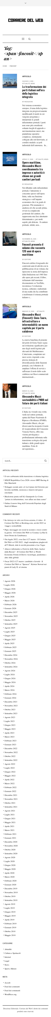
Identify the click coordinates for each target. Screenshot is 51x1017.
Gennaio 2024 (10, 697)
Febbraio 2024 (10, 694)
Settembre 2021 (11, 806)
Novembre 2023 (11, 705)
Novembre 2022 (11, 752)
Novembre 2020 (11, 845)
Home (5, 66)
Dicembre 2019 (11, 888)
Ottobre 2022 (10, 756)
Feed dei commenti (12, 990)
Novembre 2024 (11, 659)
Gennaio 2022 (10, 791)
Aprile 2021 (9, 826)
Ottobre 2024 (10, 662)
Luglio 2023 (10, 721)
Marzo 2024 (10, 690)
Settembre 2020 (11, 853)
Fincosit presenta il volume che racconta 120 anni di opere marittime (33, 249)
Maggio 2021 (10, 822)
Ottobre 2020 (10, 849)
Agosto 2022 (10, 764)
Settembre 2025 (11, 624)
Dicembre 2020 (11, 841)
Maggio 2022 (10, 775)
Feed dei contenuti (12, 986)
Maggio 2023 (10, 729)
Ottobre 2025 (10, 620)
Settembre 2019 (11, 900)
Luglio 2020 (10, 861)
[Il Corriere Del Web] (25, 21)
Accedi (7, 982)
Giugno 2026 (10, 588)
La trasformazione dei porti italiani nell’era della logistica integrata (34, 92)
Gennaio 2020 (10, 884)
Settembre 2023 (11, 713)
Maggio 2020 (10, 869)
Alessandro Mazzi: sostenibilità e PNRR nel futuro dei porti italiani (35, 399)
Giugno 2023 (10, 725)
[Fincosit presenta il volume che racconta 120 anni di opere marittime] (10, 239)
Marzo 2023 (10, 736)
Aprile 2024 (9, 686)
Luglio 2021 (10, 814)
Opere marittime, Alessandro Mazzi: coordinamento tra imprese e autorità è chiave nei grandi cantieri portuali (33, 170)
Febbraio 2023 (10, 740)
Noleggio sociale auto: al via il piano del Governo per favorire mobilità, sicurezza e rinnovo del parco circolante (26, 490)
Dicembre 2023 (11, 701)
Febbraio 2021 (10, 834)
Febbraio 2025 (10, 647)
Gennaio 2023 (10, 744)
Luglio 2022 (10, 768)
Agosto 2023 (10, 717)
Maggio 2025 (10, 639)
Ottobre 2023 (10, 709)
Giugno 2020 (10, 865)
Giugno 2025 (10, 635)
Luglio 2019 (10, 908)
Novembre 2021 (11, 799)
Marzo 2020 (10, 876)
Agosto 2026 (10, 581)
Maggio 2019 (10, 915)
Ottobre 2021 (10, 803)
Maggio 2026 (10, 592)
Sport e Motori (10, 968)
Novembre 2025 (11, 616)
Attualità (26, 83)
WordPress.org (10, 994)
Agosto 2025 (10, 627)
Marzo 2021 (10, 830)
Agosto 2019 (10, 904)
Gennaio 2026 (10, 608)
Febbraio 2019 (10, 923)
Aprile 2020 (9, 873)
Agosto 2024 (10, 670)
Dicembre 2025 (11, 612)
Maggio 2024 (10, 682)
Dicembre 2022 (11, 748)
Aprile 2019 (9, 919)
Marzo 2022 (10, 783)
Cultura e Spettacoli (13, 953)
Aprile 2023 (9, 732)
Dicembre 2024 (11, 655)
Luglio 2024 (10, 674)
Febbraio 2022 (10, 787)
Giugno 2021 (10, 818)
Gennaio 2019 (10, 927)
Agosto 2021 (10, 810)
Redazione (28, 101)
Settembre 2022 (11, 760)
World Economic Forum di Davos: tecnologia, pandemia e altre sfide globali (25, 554)
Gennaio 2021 (10, 838)
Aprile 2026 (9, 596)
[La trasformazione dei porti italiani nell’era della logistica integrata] (10, 81)
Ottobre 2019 (10, 896)
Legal (7, 961)
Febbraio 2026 (10, 604)
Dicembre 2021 (11, 795)
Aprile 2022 (9, 779)
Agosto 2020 (10, 857)
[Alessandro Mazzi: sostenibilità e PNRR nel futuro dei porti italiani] (10, 391)
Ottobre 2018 (10, 931)
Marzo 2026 (10, 600)
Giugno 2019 (10, 912)
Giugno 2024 (10, 678)
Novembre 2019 (11, 892)
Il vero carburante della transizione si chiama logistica (26, 476)
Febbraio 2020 (10, 880)
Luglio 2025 (10, 631)
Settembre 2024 (11, 666)
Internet (8, 957)
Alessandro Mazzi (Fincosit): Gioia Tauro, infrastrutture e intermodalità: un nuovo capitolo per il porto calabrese (35, 322)
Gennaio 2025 (10, 651)
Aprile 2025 (9, 643)
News (33, 83)
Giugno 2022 (10, 771)
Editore (27, 259)
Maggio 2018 (10, 935)
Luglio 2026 (10, 585)
